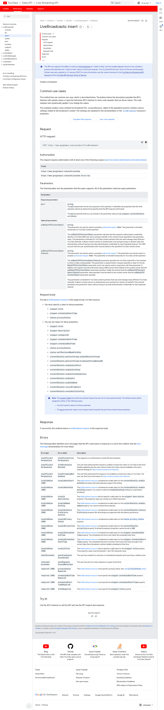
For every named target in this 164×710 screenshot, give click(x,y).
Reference (17, 9)
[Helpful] (142, 21)
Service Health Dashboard (45, 678)
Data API (27, 2)
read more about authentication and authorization (125, 160)
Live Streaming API (47, 2)
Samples (29, 9)
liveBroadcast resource (58, 300)
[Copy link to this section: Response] (55, 422)
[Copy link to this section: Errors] (50, 437)
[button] (15, 27)
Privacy (45, 705)
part (62, 410)
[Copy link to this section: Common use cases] (68, 91)
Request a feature (83, 678)
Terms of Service (123, 674)
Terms (37, 705)
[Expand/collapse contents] (53, 33)
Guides (6, 9)
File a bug (79, 674)
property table (65, 398)
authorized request (109, 227)
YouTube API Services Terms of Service (71, 75)
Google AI (120, 695)
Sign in (158, 3)
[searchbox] (16, 16)
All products (133, 695)
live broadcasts (84, 67)
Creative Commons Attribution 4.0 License (100, 626)
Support (40, 9)
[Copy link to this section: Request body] (57, 294)
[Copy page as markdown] (88, 27)
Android (65, 695)
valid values (135, 569)
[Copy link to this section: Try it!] (49, 599)
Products (50, 21)
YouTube (13, 2)
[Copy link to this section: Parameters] (55, 183)
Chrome (76, 695)
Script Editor (39, 674)
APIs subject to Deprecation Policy (129, 685)
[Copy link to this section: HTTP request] (57, 136)
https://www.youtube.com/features (105, 470)
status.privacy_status (133, 519)
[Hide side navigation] (29, 705)
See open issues (82, 681)
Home (42, 21)
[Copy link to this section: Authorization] (57, 155)
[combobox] (122, 3)
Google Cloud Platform (103, 695)
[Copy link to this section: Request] (53, 129)
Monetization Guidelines (126, 681)
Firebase (87, 695)
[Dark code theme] (146, 142)
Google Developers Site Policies (66, 628)
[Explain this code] (142, 142)
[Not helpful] (146, 21)
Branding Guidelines (124, 678)
